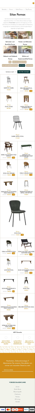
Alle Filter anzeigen (24, 71)
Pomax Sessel (12, 22)
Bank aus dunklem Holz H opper (26, 271)
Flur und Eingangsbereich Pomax (10, 65)
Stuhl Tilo (26, 288)
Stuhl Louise (9, 106)
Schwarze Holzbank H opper (9, 289)
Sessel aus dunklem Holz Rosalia (8, 155)
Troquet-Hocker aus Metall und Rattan (26, 192)
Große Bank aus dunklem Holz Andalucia (9, 307)
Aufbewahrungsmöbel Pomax (19, 62)
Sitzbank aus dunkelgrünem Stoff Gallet (26, 156)
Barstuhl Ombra (9, 88)
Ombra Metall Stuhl (17, 136)
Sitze (10, 62)
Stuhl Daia (17, 233)
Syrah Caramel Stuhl (26, 173)
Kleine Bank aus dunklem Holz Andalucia (8, 192)
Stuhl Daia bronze (8, 173)
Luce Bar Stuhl (8, 270)
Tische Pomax (29, 65)
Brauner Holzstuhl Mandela (26, 89)
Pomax (11, 9)
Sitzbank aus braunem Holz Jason (9, 326)
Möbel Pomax (19, 9)
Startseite (4, 9)
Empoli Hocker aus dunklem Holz (26, 107)
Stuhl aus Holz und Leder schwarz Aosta (26, 252)
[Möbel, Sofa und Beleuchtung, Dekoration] (17, 3)
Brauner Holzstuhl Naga (26, 307)
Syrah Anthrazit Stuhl (9, 251)
